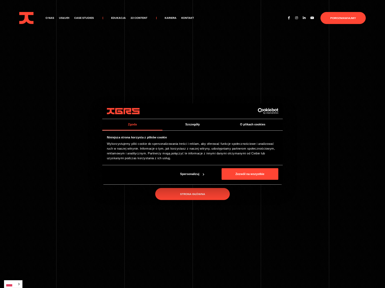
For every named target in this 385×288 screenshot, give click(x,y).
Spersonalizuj (189, 174)
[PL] (13, 284)
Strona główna (192, 194)
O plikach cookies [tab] (252, 124)
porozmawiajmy (343, 18)
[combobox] (13, 284)
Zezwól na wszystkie (249, 174)
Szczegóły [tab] (192, 124)
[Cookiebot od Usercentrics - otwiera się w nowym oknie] (260, 111)
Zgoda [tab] (132, 124)
